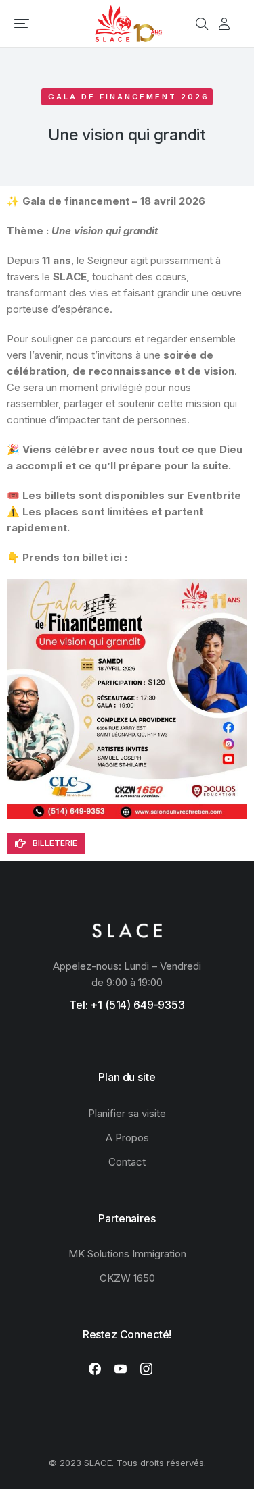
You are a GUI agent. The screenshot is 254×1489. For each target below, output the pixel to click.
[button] (22, 23)
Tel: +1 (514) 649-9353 (127, 1005)
